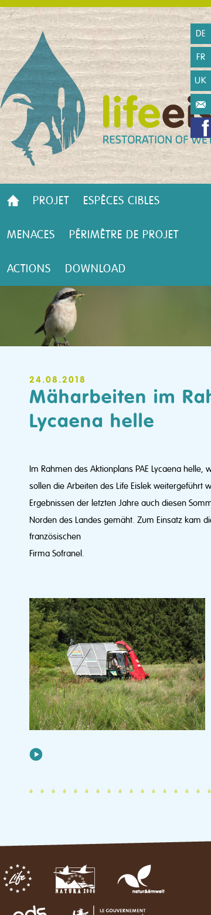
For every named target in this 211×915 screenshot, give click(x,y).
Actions (29, 268)
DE (201, 33)
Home (13, 201)
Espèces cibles (121, 200)
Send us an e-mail (200, 104)
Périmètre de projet (124, 234)
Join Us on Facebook (200, 127)
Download (95, 268)
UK (201, 80)
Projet (51, 200)
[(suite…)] (36, 754)
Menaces (31, 234)
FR (201, 57)
